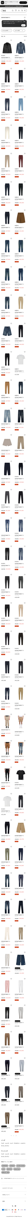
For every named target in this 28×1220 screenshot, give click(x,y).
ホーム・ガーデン (5, 1145)
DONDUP (12, 1165)
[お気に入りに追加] (25, 17)
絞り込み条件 (5, 30)
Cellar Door (17, 1169)
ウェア (2, 1143)
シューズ (7, 1143)
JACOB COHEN (21, 1165)
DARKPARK (5, 1165)
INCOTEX (9, 1169)
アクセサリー (17, 1143)
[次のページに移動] (16, 1135)
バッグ (11, 1143)
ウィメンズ (4, 1151)
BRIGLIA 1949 (5, 1172)
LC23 (3, 1169)
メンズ (3, 1140)
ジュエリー (23, 1143)
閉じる (23, 25)
